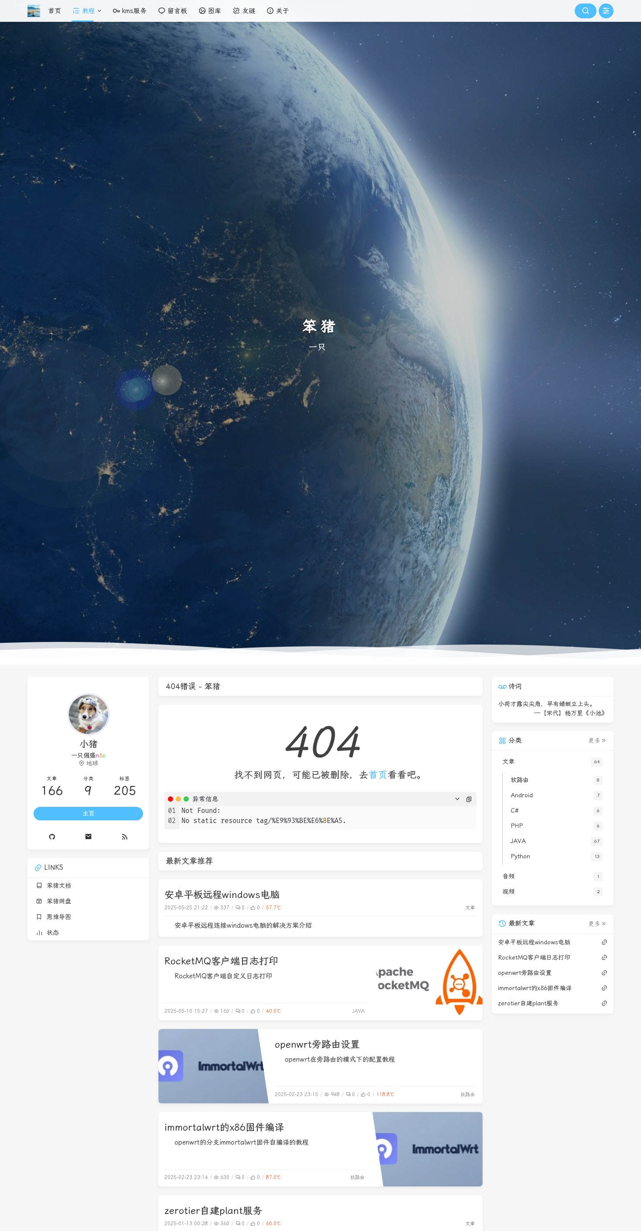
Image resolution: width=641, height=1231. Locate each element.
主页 (88, 813)
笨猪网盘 (56, 901)
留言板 (177, 11)
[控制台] (606, 10)
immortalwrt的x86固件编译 (224, 1127)
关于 (282, 11)
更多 (594, 740)
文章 (470, 908)
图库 (214, 11)
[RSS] (125, 837)
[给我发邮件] (88, 837)
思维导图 (56, 916)
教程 (88, 11)
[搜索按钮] (586, 10)
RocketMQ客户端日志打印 (221, 961)
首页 (54, 11)
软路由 (467, 1094)
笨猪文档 (56, 885)
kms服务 (134, 11)
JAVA (358, 1011)
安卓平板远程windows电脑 (222, 894)
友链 (248, 11)
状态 (50, 932)
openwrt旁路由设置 (317, 1044)
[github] (52, 837)
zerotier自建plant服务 (213, 1210)
